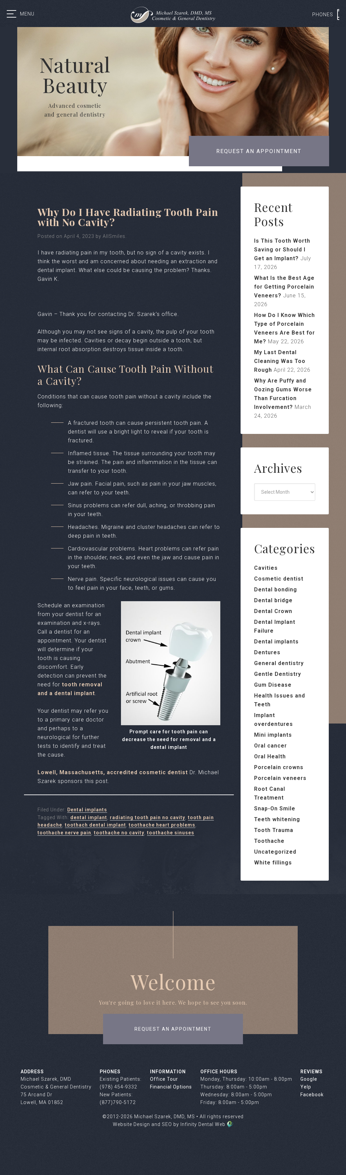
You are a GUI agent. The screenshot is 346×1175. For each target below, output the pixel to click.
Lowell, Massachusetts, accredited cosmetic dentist (113, 772)
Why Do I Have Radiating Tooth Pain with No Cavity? (128, 217)
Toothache (269, 841)
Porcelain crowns (278, 767)
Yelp (305, 1087)
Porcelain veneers (280, 778)
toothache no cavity (119, 832)
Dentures (267, 652)
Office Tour (164, 1079)
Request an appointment (258, 151)
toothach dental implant (95, 825)
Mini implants (273, 735)
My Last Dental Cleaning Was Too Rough (279, 361)
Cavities (266, 568)
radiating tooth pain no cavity (147, 817)
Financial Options (171, 1087)
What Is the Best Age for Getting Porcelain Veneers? (284, 287)
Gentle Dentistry (277, 674)
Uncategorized (275, 852)
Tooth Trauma (273, 830)
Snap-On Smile (274, 808)
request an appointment (173, 1029)
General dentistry (279, 663)
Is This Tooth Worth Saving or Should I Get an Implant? (282, 250)
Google (308, 1079)
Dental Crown (273, 611)
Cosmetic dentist (278, 579)
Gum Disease (273, 685)
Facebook (312, 1094)
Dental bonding (275, 589)
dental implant (88, 817)
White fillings (273, 862)
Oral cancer (270, 745)
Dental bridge (273, 600)
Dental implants (87, 809)
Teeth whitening (277, 819)
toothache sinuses (170, 832)
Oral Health (270, 756)
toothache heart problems (162, 825)
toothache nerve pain (64, 832)
